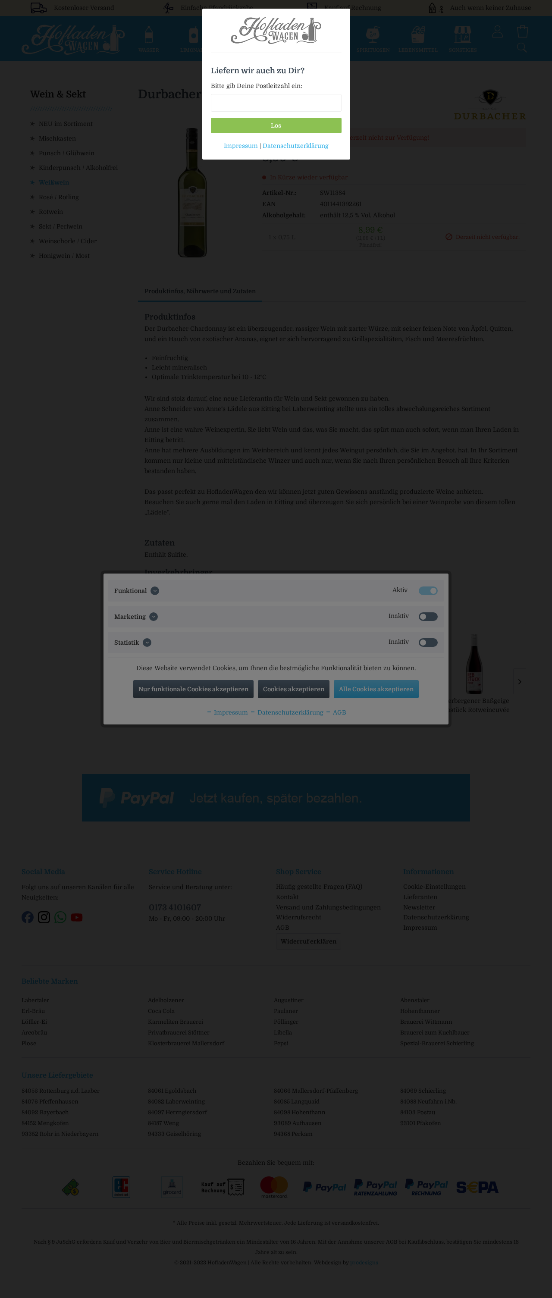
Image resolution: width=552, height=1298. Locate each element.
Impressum (241, 145)
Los (276, 125)
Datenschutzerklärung (296, 145)
